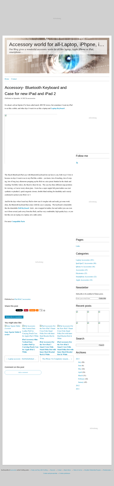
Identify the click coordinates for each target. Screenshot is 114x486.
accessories (13, 470)
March (80, 375)
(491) (85, 260)
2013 (77, 359)
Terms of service (77, 470)
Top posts (52, 470)
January (81, 382)
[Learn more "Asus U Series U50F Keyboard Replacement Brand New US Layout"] (81, 327)
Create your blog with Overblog (39, 470)
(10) (84, 280)
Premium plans (107, 470)
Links (78, 246)
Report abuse (67, 470)
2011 (77, 389)
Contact (14, 79)
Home (7, 79)
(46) (85, 266)
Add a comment (23, 372)
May (79, 369)
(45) (82, 270)
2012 (77, 385)
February (81, 379)
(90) (86, 263)
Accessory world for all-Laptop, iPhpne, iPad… (57, 44)
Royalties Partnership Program (92, 470)
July (79, 362)
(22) (86, 276)
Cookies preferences (64, 473)
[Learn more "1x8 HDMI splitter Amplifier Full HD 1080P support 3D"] (103, 316)
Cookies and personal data (50, 473)
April (80, 372)
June (79, 365)
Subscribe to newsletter (14, 317)
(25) (81, 273)
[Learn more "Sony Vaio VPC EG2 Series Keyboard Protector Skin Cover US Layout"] (103, 327)
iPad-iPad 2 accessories (22, 299)
